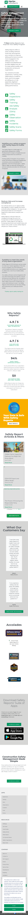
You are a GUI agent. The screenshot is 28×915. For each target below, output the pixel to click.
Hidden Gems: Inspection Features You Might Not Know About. (13, 456)
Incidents (5, 807)
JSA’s (4, 802)
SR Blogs (5, 823)
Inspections (5, 796)
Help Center (5, 842)
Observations (6, 804)
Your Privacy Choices (21, 913)
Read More (8, 462)
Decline (14, 909)
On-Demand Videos (7, 837)
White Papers (6, 834)
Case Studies (5, 829)
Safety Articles (6, 831)
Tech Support (6, 859)
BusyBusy (5, 872)
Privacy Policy (6, 864)
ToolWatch (5, 875)
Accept (14, 905)
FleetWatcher (6, 869)
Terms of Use (5, 867)
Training (4, 799)
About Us (5, 853)
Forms (4, 813)
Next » (19, 509)
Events (4, 861)
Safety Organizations (7, 840)
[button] (5, 6)
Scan (4, 810)
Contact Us (5, 856)
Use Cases (5, 826)
